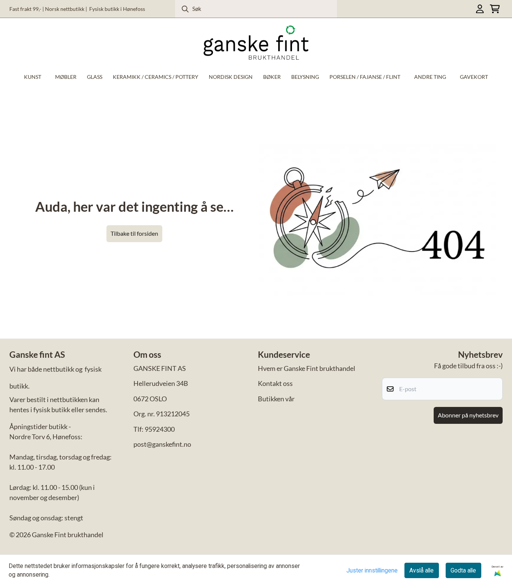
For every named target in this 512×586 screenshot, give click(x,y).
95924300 (160, 429)
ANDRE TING (430, 77)
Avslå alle (421, 570)
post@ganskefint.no (162, 444)
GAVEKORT (474, 77)
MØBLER (65, 77)
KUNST (32, 77)
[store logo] (256, 43)
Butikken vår (276, 399)
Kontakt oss (275, 383)
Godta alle (463, 570)
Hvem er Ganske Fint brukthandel (306, 368)
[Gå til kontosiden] (480, 9)
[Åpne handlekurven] (495, 9)
